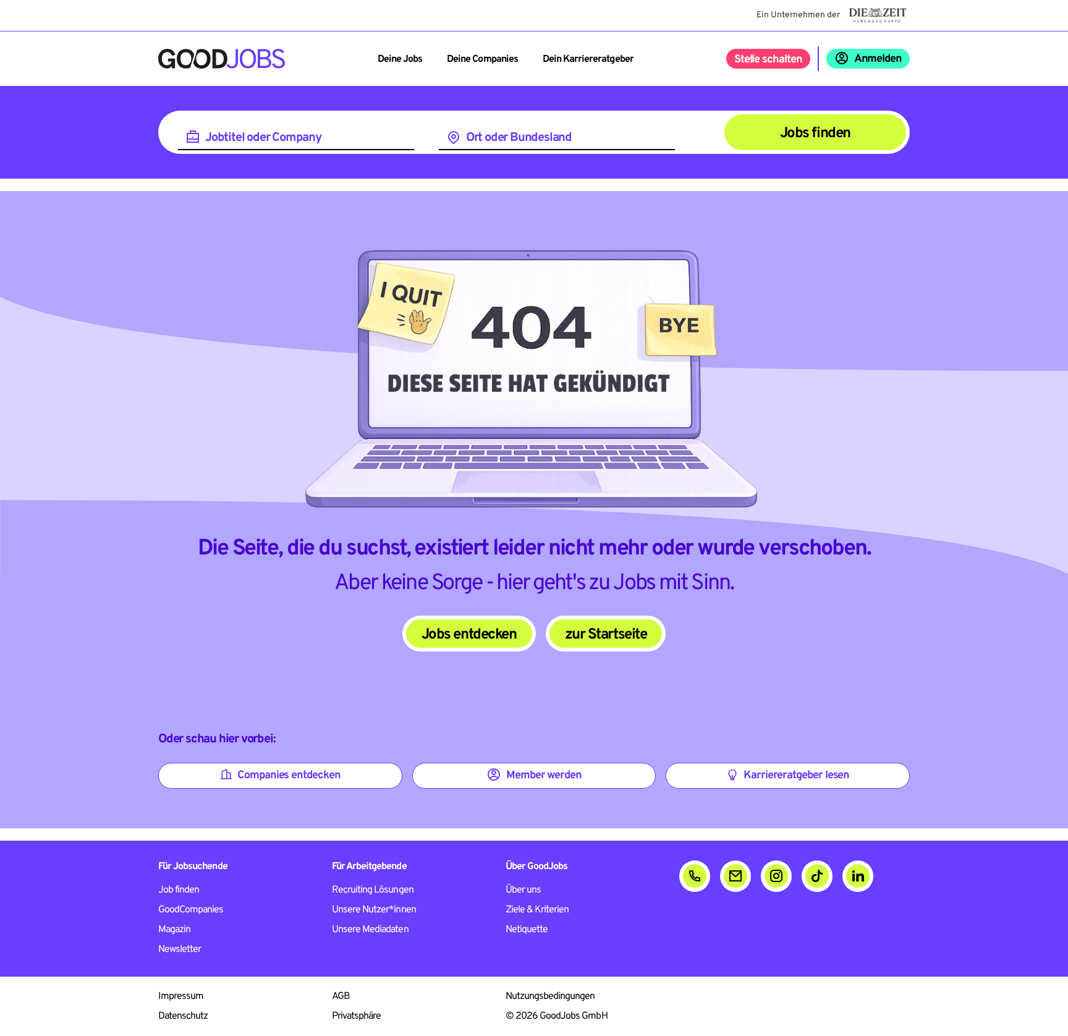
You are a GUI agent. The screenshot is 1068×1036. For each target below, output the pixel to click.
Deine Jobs (400, 59)
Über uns (523, 890)
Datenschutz (183, 1016)
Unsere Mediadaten (370, 929)
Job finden (178, 890)
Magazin (174, 929)
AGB (341, 996)
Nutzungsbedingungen (550, 996)
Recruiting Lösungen (372, 890)
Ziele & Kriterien (537, 910)
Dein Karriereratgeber (588, 59)
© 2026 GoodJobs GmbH (557, 1016)
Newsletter (179, 949)
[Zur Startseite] (221, 59)
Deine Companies (482, 59)
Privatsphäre (356, 1016)
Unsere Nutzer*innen (374, 910)
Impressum (180, 996)
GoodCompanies (191, 910)
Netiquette (527, 929)
